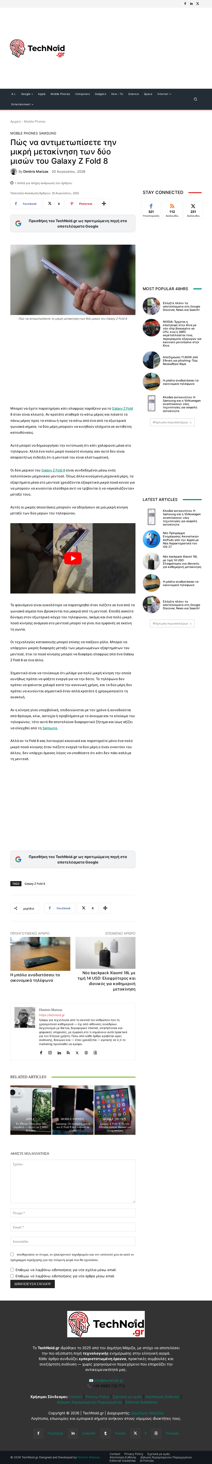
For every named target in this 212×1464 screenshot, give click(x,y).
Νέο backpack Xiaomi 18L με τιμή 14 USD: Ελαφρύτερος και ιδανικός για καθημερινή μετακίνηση (182, 562)
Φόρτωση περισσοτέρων (170, 422)
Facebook (55, 1433)
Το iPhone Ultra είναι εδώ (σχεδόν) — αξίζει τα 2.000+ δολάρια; (31, 1127)
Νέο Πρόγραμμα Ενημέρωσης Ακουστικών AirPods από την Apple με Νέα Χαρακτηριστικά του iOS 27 (181, 540)
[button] (196, 99)
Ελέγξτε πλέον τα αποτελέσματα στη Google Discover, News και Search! (181, 306)
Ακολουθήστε (173, 205)
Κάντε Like (151, 205)
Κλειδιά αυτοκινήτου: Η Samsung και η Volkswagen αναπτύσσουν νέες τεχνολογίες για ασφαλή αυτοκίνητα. (182, 404)
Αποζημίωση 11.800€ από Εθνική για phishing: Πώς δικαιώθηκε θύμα (180, 360)
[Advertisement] (136, 49)
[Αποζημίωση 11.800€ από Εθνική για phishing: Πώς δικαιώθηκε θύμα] (151, 360)
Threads (172, 1433)
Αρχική (15, 121)
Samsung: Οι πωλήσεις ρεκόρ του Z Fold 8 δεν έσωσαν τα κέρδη (73, 1127)
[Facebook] (185, 4)
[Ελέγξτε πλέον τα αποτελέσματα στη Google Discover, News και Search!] (151, 306)
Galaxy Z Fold (122, 408)
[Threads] (95, 1052)
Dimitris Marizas (35, 171)
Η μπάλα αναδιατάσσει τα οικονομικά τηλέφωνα (181, 382)
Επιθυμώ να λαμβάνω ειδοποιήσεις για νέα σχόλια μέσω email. (66, 1270)
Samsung (47, 133)
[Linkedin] (191, 4)
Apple (30, 1119)
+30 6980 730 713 (109, 1386)
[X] (197, 4)
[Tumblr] (105, 1433)
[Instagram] (50, 1052)
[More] (104, 204)
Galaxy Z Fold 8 (53, 470)
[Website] (86, 1052)
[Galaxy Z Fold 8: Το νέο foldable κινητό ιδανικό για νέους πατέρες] (114, 1110)
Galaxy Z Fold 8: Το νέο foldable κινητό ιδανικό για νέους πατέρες (115, 1127)
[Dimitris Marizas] (14, 171)
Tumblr (120, 1433)
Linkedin (89, 1433)
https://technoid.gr (52, 1015)
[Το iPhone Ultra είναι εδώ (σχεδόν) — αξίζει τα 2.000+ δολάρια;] (30, 1110)
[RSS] (68, 1052)
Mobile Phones (35, 121)
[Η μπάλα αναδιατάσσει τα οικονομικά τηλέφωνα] (151, 381)
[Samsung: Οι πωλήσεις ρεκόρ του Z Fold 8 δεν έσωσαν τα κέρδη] (72, 1110)
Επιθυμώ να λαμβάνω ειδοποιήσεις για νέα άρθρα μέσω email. (65, 1276)
